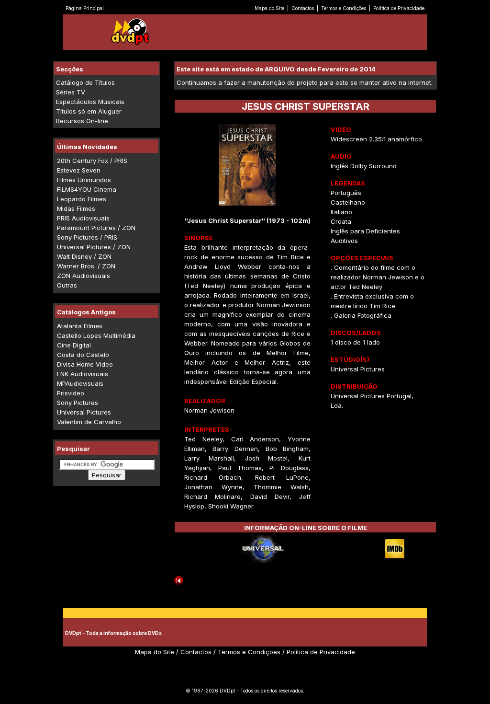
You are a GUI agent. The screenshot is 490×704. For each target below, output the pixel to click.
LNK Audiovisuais (82, 374)
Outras (67, 285)
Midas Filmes (76, 208)
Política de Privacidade (398, 8)
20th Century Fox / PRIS (92, 160)
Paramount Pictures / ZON (96, 227)
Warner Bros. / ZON (86, 266)
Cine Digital (74, 345)
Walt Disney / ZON (84, 256)
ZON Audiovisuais (83, 275)
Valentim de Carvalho (89, 422)
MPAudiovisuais (80, 383)
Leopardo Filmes (81, 199)
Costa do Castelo (83, 354)
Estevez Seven (78, 170)
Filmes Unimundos (84, 180)
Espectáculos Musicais (90, 101)
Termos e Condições (343, 8)
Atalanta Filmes (79, 326)
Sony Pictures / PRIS (87, 237)
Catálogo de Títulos (85, 82)
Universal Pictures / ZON (94, 247)
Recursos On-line (82, 121)
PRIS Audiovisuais (83, 218)
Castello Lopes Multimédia (96, 335)
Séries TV (70, 92)
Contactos (302, 8)
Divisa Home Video (85, 364)
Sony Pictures (77, 402)
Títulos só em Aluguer (89, 111)
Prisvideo (70, 393)
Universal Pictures (84, 412)
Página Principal (85, 8)
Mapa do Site (269, 8)
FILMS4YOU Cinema (86, 189)
